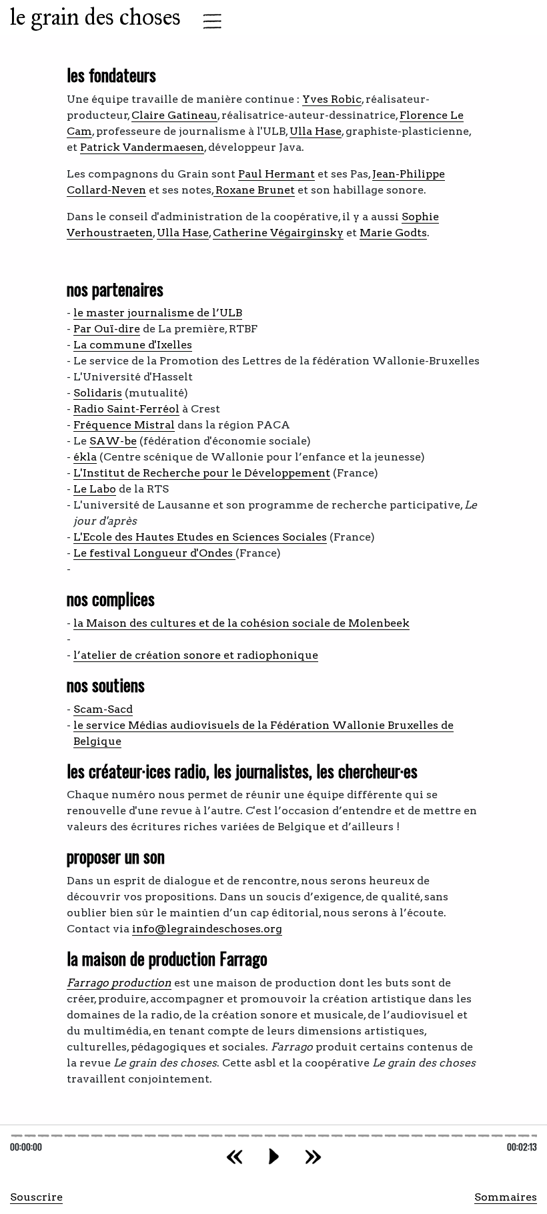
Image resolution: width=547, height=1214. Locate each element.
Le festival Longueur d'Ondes (154, 553)
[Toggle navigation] (208, 21)
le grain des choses (95, 17)
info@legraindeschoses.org (207, 928)
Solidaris (97, 392)
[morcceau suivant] (313, 1156)
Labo (102, 489)
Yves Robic (332, 99)
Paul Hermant (276, 174)
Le (81, 489)
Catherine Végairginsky (278, 232)
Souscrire (36, 1197)
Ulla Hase (316, 131)
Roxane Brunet (254, 190)
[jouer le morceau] (273, 1156)
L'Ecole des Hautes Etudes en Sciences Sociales (200, 537)
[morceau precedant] (234, 1156)
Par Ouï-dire (106, 328)
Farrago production (119, 982)
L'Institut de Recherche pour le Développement (201, 473)
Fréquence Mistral (124, 424)
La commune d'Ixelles (132, 344)
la (79, 623)
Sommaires (505, 1197)
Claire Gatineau (174, 115)
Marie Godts (393, 232)
